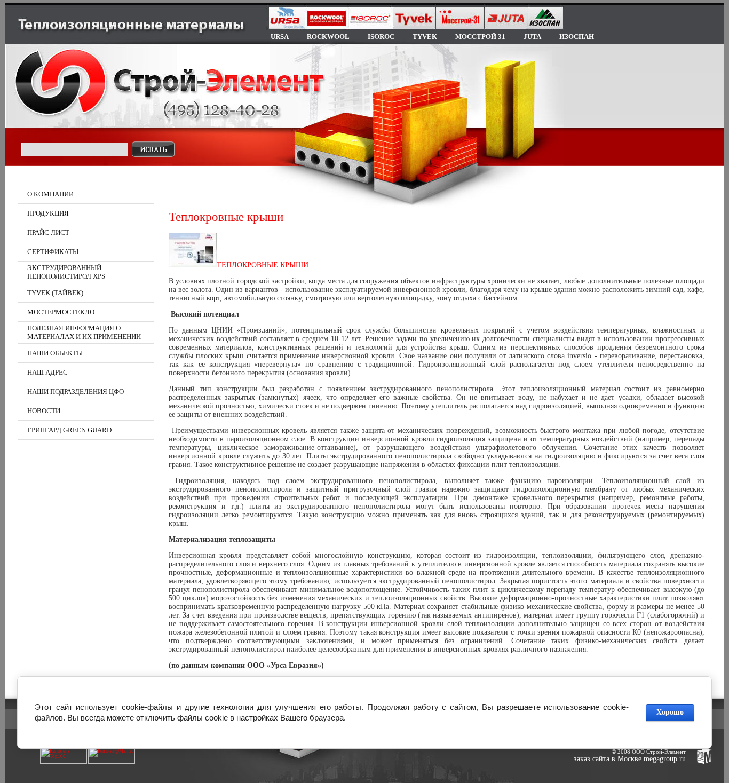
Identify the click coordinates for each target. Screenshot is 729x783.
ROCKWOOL (328, 37)
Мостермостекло (60, 312)
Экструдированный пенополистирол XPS (66, 272)
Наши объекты (55, 353)
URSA (280, 37)
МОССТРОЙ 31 (480, 37)
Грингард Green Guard (69, 430)
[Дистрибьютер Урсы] (193, 250)
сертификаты (52, 252)
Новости (43, 411)
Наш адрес (47, 372)
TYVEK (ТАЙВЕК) (55, 293)
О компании (50, 194)
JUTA (532, 37)
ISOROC (381, 37)
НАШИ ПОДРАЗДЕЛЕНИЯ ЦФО (75, 391)
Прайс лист (48, 232)
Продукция (48, 213)
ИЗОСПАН (576, 37)
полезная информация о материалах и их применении (84, 332)
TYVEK (425, 37)
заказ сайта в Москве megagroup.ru (630, 759)
